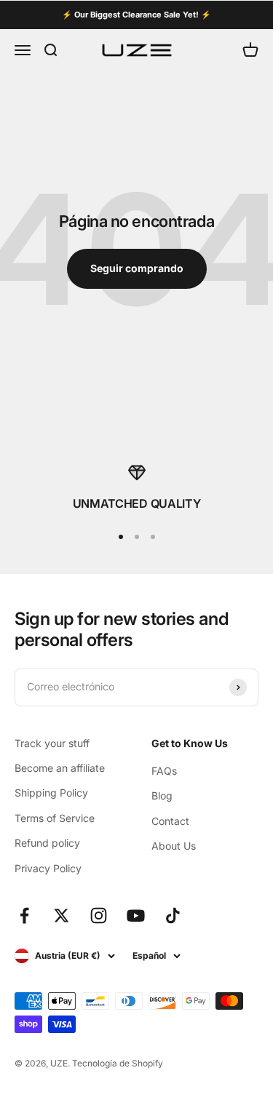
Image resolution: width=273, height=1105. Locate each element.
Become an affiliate (60, 768)
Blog (162, 795)
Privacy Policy (48, 868)
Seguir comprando (136, 268)
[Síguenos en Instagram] (98, 915)
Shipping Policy (51, 792)
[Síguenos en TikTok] (173, 915)
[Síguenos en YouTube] (136, 915)
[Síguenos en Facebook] (24, 915)
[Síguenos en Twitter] (61, 915)
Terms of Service (55, 818)
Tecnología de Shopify (117, 1063)
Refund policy (47, 843)
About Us (173, 845)
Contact (170, 821)
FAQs (164, 771)
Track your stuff (52, 743)
